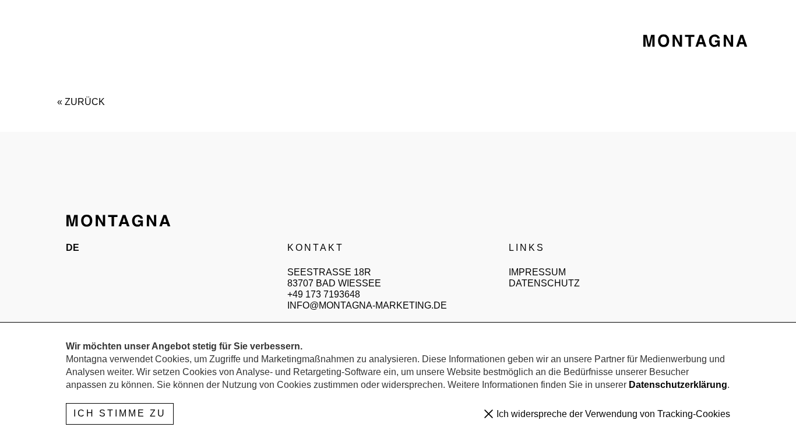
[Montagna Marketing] (695, 40)
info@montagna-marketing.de (367, 305)
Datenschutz (544, 283)
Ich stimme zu (119, 413)
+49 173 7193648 (323, 294)
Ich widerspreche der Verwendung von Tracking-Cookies (612, 414)
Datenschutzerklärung (678, 385)
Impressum (537, 272)
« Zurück (81, 102)
